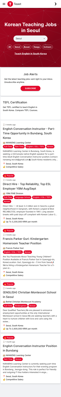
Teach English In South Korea (30, 53)
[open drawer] (4, 4)
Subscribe (30, 88)
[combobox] (28, 39)
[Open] (44, 39)
